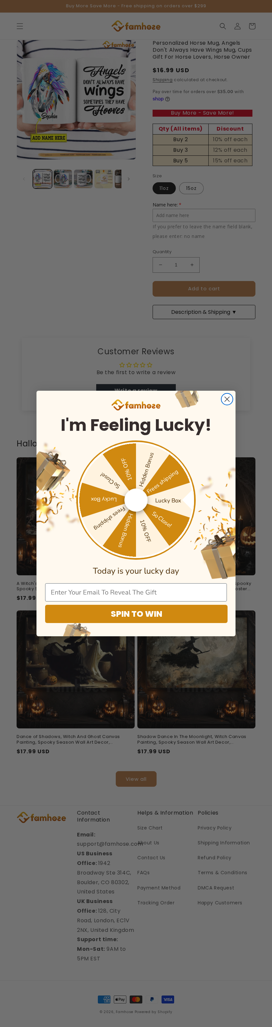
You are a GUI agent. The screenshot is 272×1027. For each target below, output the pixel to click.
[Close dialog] (227, 399)
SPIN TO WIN (136, 614)
